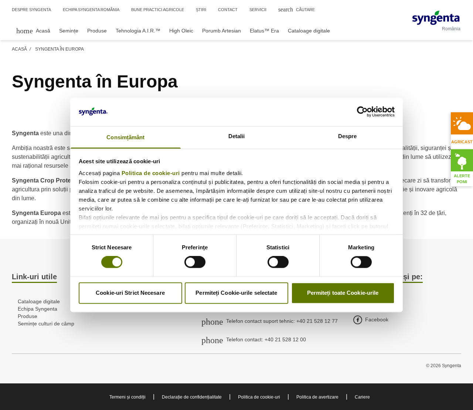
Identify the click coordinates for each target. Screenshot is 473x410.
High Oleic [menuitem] (181, 31)
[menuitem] (33, 30)
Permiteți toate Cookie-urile (343, 293)
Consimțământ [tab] (125, 137)
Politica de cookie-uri (151, 173)
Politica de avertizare (317, 397)
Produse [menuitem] (97, 31)
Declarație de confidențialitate (192, 397)
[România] (435, 18)
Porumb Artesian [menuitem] (221, 31)
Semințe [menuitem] (68, 31)
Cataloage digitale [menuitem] (309, 31)
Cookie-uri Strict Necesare (130, 293)
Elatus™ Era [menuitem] (264, 31)
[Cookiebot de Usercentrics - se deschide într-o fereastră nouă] (362, 111)
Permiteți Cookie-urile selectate (236, 293)
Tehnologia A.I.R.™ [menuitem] (138, 31)
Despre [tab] (347, 136)
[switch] (194, 262)
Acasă (19, 49)
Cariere (362, 397)
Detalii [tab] (236, 136)
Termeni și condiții (127, 397)
